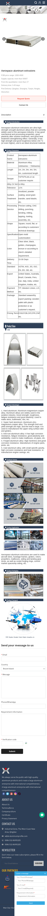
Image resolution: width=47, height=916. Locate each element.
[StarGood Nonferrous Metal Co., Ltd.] (7, 878)
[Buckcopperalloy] (7, 887)
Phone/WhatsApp (8, 702)
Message (5, 674)
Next (43, 39)
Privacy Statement (9, 818)
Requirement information (11, 712)
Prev (4, 39)
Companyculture (9, 811)
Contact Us (23, 105)
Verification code (8, 739)
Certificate (6, 815)
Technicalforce (8, 808)
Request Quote (23, 98)
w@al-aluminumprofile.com (16, 836)
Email (4, 655)
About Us (6, 804)
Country (4, 664)
